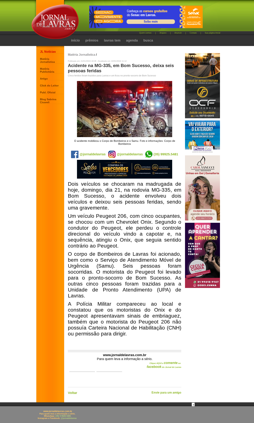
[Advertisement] (127, 414)
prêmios (91, 40)
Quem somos (145, 33)
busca (148, 40)
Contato (193, 33)
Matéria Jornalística (47, 60)
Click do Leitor (49, 85)
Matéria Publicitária (47, 70)
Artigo (44, 78)
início (75, 40)
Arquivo (163, 33)
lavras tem (112, 40)
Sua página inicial (212, 33)
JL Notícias (48, 51)
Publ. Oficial (47, 92)
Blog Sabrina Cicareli (48, 101)
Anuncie (178, 33)
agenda (132, 40)
